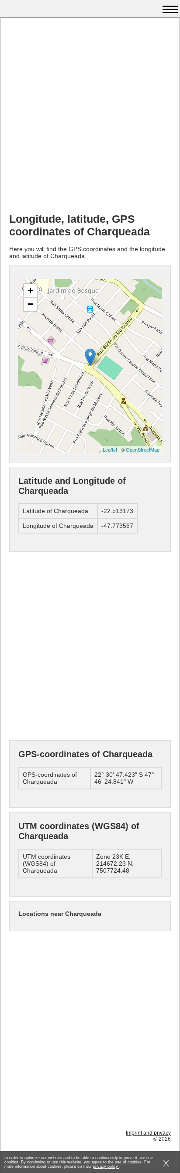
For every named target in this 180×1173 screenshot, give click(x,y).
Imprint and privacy (148, 1133)
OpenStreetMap (142, 449)
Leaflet (110, 449)
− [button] (30, 304)
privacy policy (106, 1166)
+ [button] (30, 290)
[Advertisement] (90, 116)
